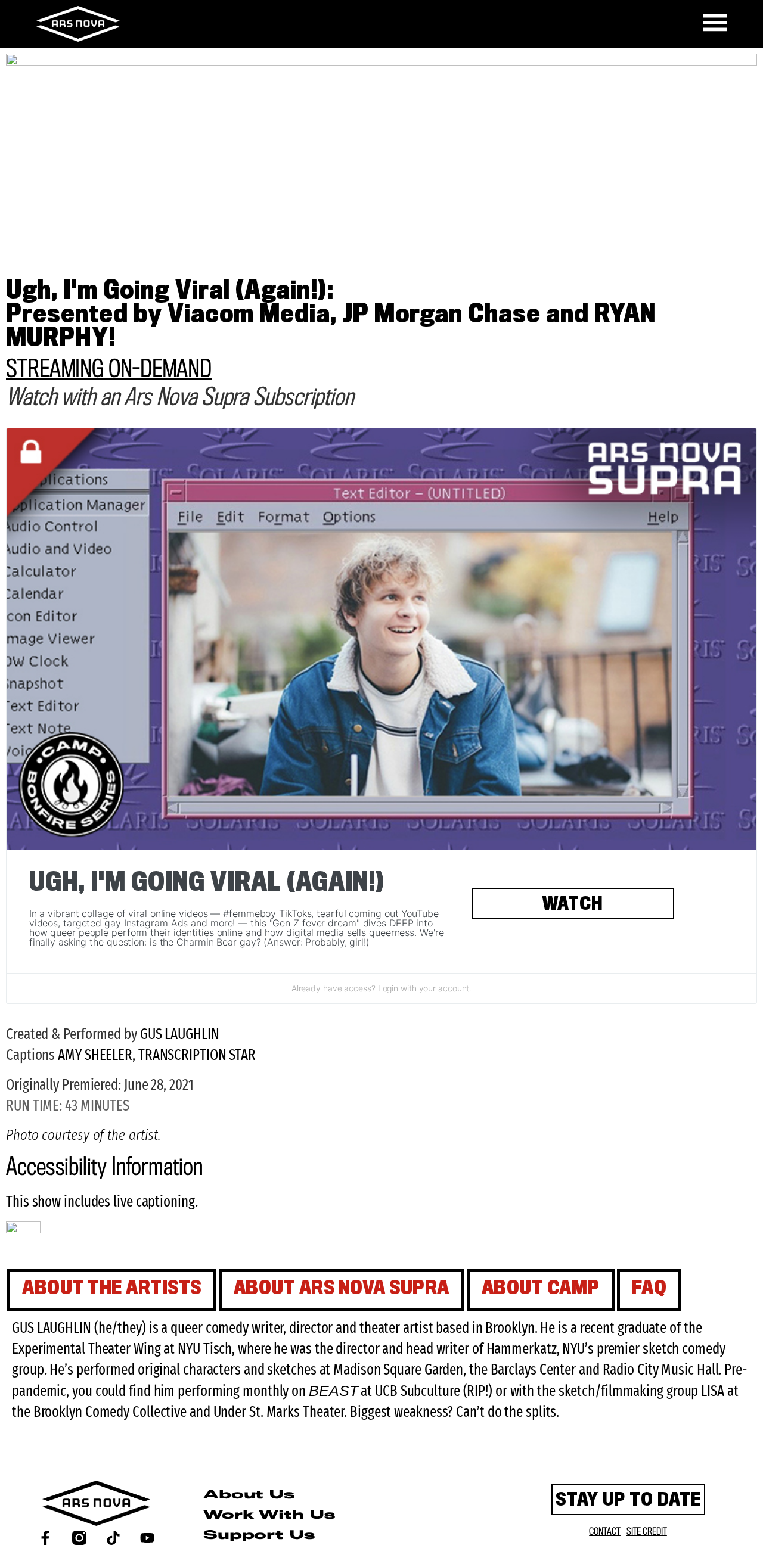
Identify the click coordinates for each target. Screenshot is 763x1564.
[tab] (111, 1290)
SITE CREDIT (646, 1532)
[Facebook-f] (45, 1538)
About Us (248, 1495)
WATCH (572, 905)
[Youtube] (147, 1538)
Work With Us (269, 1515)
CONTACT (604, 1532)
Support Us (259, 1535)
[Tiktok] (113, 1538)
